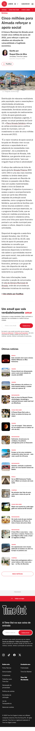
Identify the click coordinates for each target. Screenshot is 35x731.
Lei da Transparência (6, 702)
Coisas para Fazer (14, 10)
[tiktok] (9, 655)
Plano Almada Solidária (16, 124)
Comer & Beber (25, 10)
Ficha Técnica (6, 668)
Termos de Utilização (7, 333)
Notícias (4, 10)
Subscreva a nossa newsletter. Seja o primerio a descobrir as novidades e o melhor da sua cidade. (17, 318)
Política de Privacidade (21, 333)
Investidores (6, 675)
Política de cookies (8, 691)
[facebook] (14, 655)
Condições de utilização (6, 696)
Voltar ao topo (19, 599)
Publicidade (24, 668)
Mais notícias (17, 574)
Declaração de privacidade (6, 687)
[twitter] (20, 655)
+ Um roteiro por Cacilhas (12, 294)
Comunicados (6, 672)
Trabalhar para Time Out (7, 680)
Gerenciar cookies (8, 707)
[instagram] (3, 655)
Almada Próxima (20, 170)
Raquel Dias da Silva (18, 54)
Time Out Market (26, 672)
